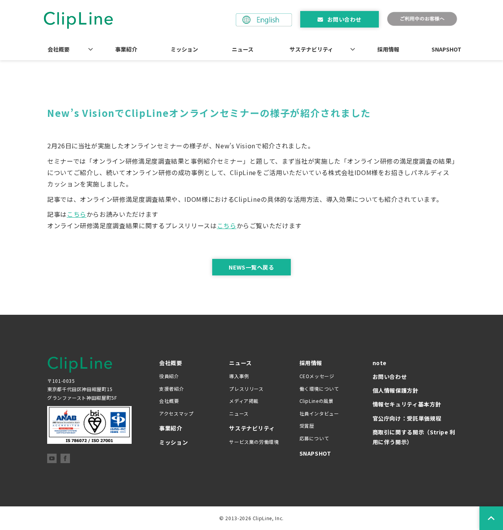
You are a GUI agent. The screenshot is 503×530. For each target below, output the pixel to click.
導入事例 (239, 376)
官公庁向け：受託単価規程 (407, 418)
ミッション (184, 49)
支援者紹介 (171, 388)
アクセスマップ (176, 413)
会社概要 (59, 49)
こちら (76, 214)
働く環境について (319, 388)
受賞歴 (306, 425)
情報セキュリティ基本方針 (407, 404)
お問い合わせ (344, 19)
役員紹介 (169, 376)
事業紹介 (126, 49)
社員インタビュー (319, 413)
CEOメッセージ (316, 376)
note (380, 363)
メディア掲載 (244, 400)
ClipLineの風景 (316, 400)
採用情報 (388, 49)
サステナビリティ (311, 49)
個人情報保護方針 (396, 390)
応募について (314, 438)
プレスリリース (246, 388)
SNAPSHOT (446, 49)
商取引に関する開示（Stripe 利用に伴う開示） (414, 437)
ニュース (242, 49)
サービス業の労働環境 (254, 441)
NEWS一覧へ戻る (251, 267)
